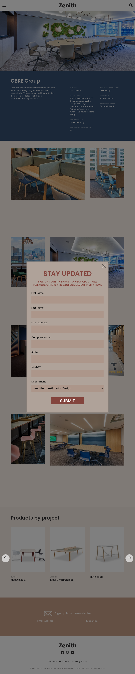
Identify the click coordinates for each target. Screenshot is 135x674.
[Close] (103, 266)
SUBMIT (67, 400)
